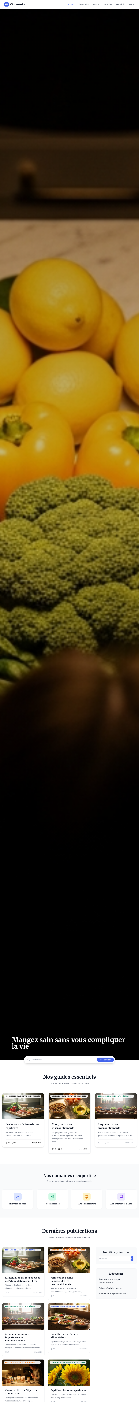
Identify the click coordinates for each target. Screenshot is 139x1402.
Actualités (120, 4)
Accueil (71, 4)
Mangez (96, 4)
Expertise (108, 4)
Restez (132, 4)
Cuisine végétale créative (110, 1288)
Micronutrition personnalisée (112, 1293)
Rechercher (105, 1059)
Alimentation (83, 4)
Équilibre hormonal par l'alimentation (110, 1281)
